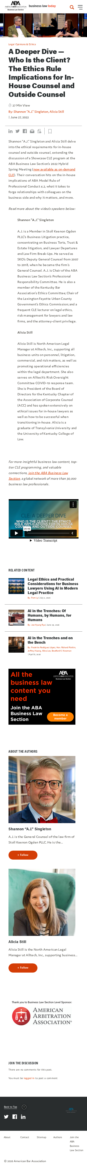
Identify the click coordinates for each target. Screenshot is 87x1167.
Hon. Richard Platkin (65, 647)
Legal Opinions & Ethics (22, 44)
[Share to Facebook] (25, 131)
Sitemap (41, 1137)
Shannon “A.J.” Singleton (31, 111)
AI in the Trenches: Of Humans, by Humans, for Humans (49, 615)
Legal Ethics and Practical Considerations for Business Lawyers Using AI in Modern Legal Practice (53, 586)
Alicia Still (57, 111)
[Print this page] (39, 131)
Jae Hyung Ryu (38, 625)
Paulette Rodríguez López (43, 647)
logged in (29, 1078)
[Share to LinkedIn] (10, 131)
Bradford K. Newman (61, 651)
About (7, 1137)
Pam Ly (34, 597)
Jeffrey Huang (34, 651)
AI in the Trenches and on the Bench (50, 640)
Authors (57, 1137)
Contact (24, 1137)
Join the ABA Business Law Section (76, 1144)
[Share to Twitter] (18, 131)
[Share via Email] (32, 131)
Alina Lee (46, 651)
